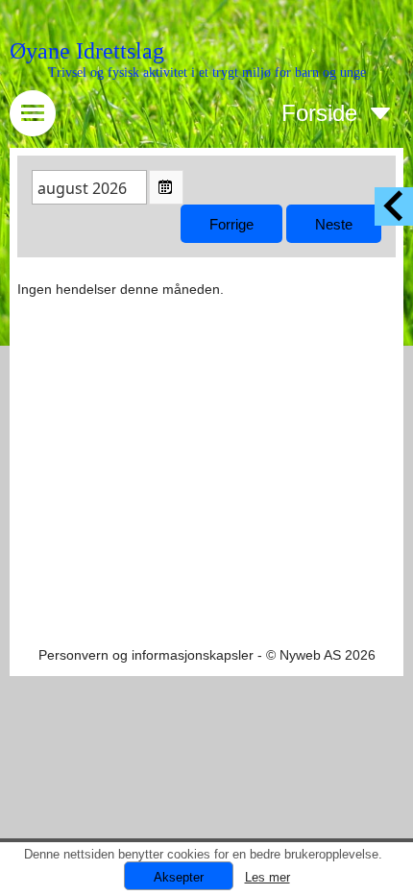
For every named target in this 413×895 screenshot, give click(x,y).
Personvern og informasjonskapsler (146, 655)
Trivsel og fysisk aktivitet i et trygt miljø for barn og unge (207, 72)
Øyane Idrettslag (87, 50)
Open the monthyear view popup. (166, 187)
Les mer (267, 877)
